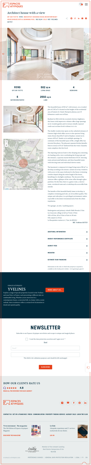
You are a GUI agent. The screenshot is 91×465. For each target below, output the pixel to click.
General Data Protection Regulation (59, 457)
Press (30, 414)
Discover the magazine (12, 435)
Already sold (71, 414)
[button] (23, 163)
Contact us (7, 414)
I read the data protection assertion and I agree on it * (47, 339)
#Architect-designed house (34, 17)
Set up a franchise (20, 414)
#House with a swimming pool (23, 19)
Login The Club (82, 414)
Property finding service (55, 414)
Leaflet (7, 189)
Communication (39, 414)
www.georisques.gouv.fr (77, 269)
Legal (77, 457)
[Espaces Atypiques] (13, 7)
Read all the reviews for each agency (17, 391)
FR (83, 457)
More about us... (55, 290)
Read (45, 342)
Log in (52, 435)
